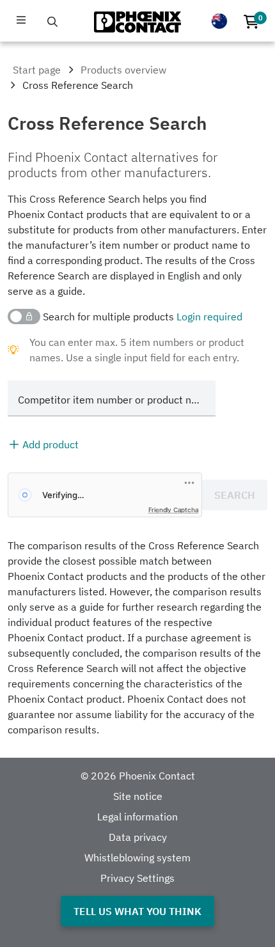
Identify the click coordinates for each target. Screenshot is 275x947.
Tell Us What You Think (137, 911)
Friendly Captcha (173, 509)
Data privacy (138, 837)
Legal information (137, 816)
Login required (209, 316)
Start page (37, 69)
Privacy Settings (137, 878)
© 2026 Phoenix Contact (138, 775)
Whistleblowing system (137, 857)
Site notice (137, 796)
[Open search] (52, 22)
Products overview (123, 69)
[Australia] (219, 21)
